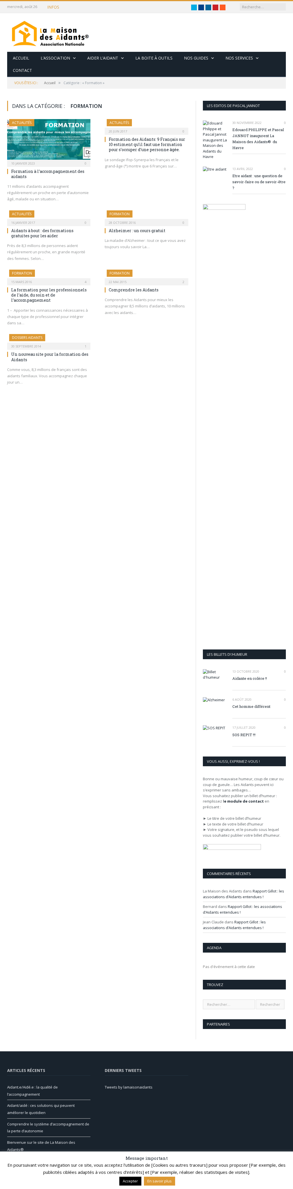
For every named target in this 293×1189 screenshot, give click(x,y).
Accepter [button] (130, 1181)
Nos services (239, 58)
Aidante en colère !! (249, 678)
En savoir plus (159, 1181)
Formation (120, 214)
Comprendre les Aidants (134, 290)
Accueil (21, 58)
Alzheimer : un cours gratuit (137, 230)
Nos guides (196, 58)
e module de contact (244, 801)
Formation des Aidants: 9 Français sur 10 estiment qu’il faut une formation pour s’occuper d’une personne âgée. (147, 144)
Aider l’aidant (102, 58)
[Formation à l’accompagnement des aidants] (48, 141)
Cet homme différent (251, 706)
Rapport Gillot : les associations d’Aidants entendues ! (243, 893)
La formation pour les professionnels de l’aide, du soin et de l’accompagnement (49, 295)
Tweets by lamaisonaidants (129, 1087)
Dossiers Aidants (27, 337)
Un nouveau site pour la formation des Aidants (49, 356)
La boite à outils (154, 58)
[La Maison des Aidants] (50, 32)
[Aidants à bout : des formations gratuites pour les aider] (48, 216)
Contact (22, 70)
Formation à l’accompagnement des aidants (47, 174)
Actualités (21, 122)
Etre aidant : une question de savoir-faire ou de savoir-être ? (259, 181)
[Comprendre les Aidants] (146, 276)
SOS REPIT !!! (244, 734)
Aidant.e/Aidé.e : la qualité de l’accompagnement (118, 7)
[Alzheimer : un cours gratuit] (146, 216)
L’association (55, 58)
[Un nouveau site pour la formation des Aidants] (48, 340)
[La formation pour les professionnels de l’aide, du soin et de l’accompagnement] (48, 276)
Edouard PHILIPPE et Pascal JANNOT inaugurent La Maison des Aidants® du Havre (258, 138)
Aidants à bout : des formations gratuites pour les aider (42, 233)
